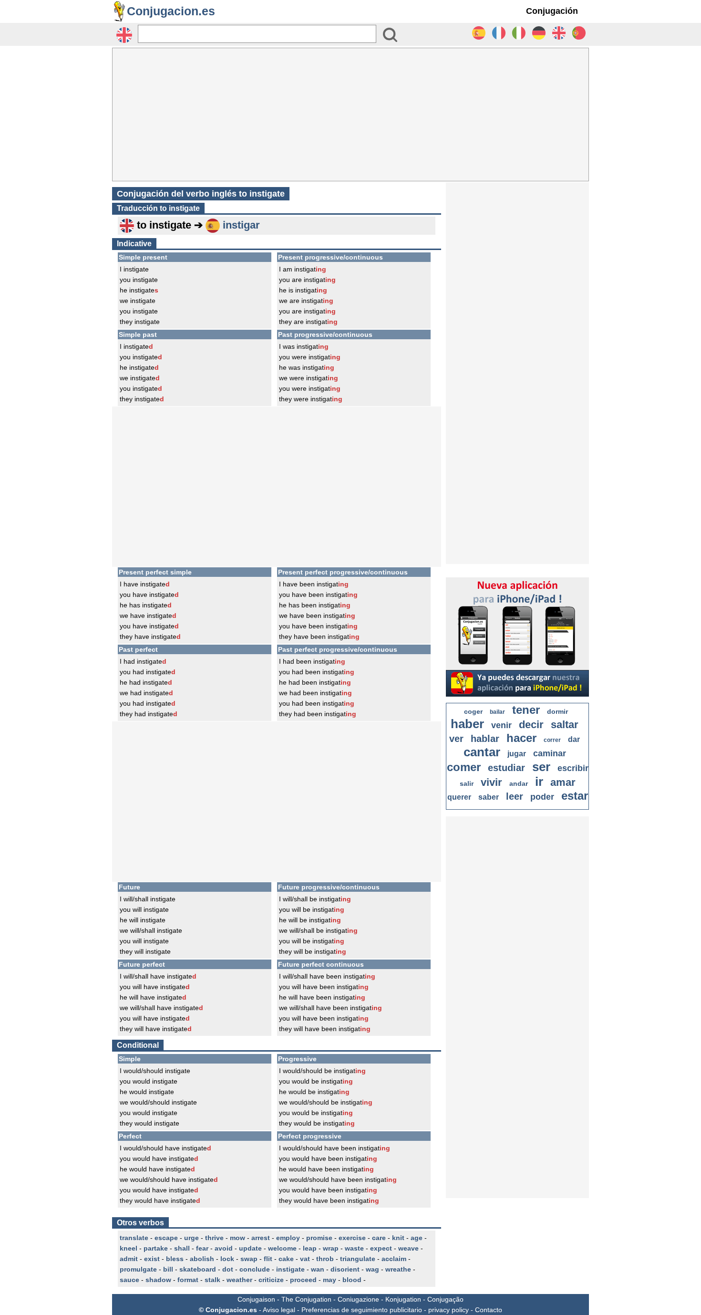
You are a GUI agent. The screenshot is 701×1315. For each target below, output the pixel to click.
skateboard (197, 1269)
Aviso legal (279, 1310)
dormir (557, 711)
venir (501, 725)
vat (305, 1259)
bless (175, 1259)
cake (286, 1259)
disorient (345, 1269)
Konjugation (403, 1299)
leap (310, 1248)
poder (542, 797)
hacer (521, 737)
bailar (497, 712)
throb (325, 1259)
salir (467, 783)
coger (473, 711)
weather (239, 1280)
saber (488, 797)
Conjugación (552, 11)
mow (237, 1238)
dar (574, 739)
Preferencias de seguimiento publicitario (361, 1310)
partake (156, 1248)
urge (191, 1238)
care (379, 1238)
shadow (158, 1280)
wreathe (398, 1269)
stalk (212, 1280)
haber (467, 724)
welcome (282, 1248)
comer (464, 767)
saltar (564, 725)
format (187, 1280)
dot (227, 1269)
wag (372, 1269)
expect (381, 1248)
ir (539, 781)
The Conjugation (306, 1299)
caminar (549, 753)
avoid (224, 1248)
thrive (214, 1238)
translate (134, 1238)
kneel (128, 1248)
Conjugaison (256, 1299)
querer (459, 797)
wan (317, 1269)
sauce (129, 1280)
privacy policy (448, 1310)
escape (166, 1238)
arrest (260, 1238)
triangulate (357, 1259)
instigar (241, 225)
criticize (271, 1280)
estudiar (506, 767)
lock (227, 1259)
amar (563, 782)
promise (319, 1238)
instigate (290, 1269)
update (250, 1248)
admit (129, 1259)
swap (249, 1259)
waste (354, 1248)
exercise (352, 1238)
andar (518, 783)
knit (398, 1238)
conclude (254, 1269)
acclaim (393, 1259)
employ (288, 1238)
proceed (303, 1280)
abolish (202, 1259)
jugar (516, 754)
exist (152, 1259)
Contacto (488, 1310)
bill (168, 1269)
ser (541, 767)
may (329, 1280)
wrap (331, 1248)
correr (552, 740)
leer (514, 796)
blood (351, 1280)
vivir (491, 782)
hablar (485, 738)
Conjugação (445, 1299)
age (417, 1238)
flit (268, 1259)
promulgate (138, 1269)
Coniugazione (358, 1299)
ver (456, 738)
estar (574, 795)
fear (202, 1248)
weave (408, 1248)
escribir (572, 768)
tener (526, 709)
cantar (482, 752)
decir (531, 725)
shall (182, 1248)
